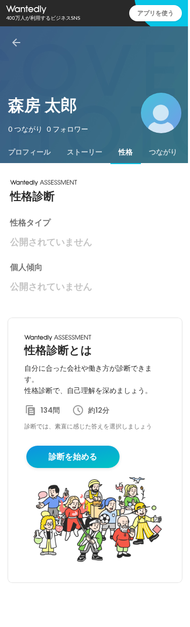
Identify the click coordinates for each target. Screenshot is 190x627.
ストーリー (84, 152)
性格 (126, 152)
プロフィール (29, 152)
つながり (163, 152)
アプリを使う (155, 13)
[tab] (29, 152)
